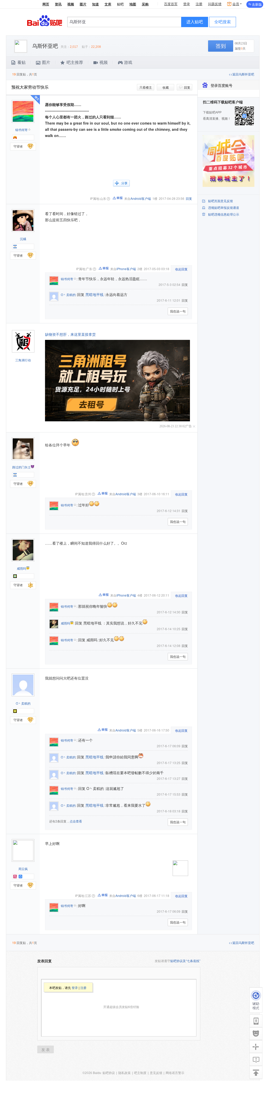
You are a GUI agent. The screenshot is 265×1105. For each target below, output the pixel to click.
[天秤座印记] (20, 876)
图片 (83, 4)
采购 (145, 4)
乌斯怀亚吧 (45, 46)
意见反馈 (156, 1073)
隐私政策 (124, 1073)
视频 (70, 4)
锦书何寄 (21, 129)
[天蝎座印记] (15, 876)
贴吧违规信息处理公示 (223, 214)
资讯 (58, 4)
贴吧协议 (108, 1073)
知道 (95, 4)
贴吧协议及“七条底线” (185, 960)
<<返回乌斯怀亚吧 (241, 74)
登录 (186, 4)
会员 (235, 4)
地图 (132, 4)
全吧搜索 (222, 22)
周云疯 (23, 868)
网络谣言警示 (175, 1073)
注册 (199, 4)
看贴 (21, 62)
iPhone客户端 (126, 268)
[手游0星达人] (15, 137)
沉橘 (23, 239)
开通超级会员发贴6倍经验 (121, 1006)
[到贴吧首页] (44, 20)
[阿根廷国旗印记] (15, 246)
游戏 (128, 62)
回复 (187, 87)
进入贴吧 (194, 22)
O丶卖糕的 (68, 294)
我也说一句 (178, 311)
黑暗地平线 (94, 294)
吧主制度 (140, 1073)
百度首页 (171, 4)
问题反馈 (215, 4)
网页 (45, 4)
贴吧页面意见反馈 (220, 201)
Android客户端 (140, 198)
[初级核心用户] (15, 576)
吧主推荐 (75, 62)
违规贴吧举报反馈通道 (223, 208)
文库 (108, 4)
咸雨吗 (21, 568)
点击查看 (76, 821)
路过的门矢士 (21, 467)
